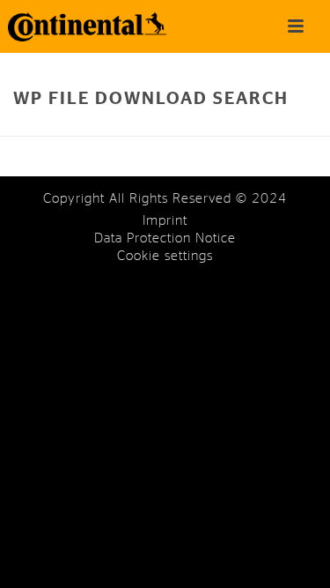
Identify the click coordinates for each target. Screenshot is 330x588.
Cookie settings (165, 256)
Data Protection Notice (165, 238)
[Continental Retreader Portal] (79, 26)
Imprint (165, 220)
